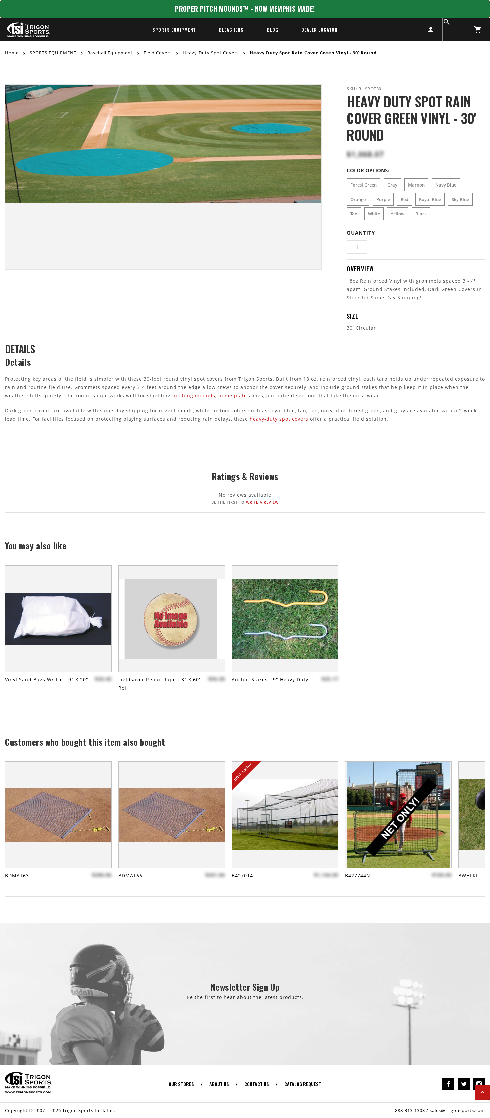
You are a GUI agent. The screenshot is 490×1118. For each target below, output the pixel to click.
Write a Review (262, 502)
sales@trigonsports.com (457, 1110)
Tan (353, 214)
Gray (392, 185)
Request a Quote (245, 55)
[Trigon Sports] (28, 29)
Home (12, 52)
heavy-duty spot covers (279, 419)
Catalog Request (302, 1083)
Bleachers (231, 29)
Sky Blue (460, 199)
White (374, 214)
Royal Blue (430, 199)
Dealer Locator (319, 29)
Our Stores (181, 1083)
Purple (383, 199)
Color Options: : (369, 170)
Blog (272, 29)
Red (404, 199)
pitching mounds (193, 395)
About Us (219, 1083)
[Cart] (478, 30)
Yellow (398, 214)
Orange (358, 199)
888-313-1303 (410, 1110)
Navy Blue (445, 185)
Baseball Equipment (110, 52)
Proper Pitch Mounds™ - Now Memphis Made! (245, 9)
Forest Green (363, 185)
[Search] (454, 29)
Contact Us (256, 1083)
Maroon (416, 185)
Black (421, 214)
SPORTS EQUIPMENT (174, 29)
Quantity (361, 232)
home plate (232, 395)
